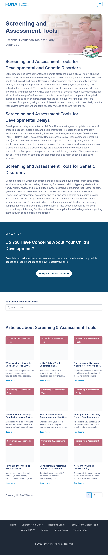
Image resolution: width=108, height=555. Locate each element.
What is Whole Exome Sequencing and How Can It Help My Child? (54, 415)
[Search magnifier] (8, 307)
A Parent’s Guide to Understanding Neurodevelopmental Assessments (85, 467)
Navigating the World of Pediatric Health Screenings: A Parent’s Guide (18, 467)
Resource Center (56, 524)
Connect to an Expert (32, 524)
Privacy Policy (61, 530)
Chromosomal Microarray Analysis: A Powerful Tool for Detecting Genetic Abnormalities (87, 364)
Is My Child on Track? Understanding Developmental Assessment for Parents (52, 364)
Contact (44, 530)
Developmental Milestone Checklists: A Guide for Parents (53, 467)
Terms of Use (80, 530)
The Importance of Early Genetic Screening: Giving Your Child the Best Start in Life (19, 415)
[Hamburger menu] (99, 4)
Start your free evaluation (52, 273)
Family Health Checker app (84, 524)
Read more (11, 381)
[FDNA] (18, 4)
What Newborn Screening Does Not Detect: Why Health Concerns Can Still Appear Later (19, 364)
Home (13, 524)
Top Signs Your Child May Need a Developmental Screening (87, 415)
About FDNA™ (28, 530)
